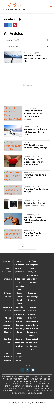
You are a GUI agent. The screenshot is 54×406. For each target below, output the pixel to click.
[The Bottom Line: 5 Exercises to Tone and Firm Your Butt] (13, 161)
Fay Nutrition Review (7, 357)
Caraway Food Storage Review (31, 296)
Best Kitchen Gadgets (19, 321)
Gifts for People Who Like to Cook (32, 321)
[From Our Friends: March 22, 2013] (13, 190)
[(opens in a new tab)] (22, 370)
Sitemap (8, 279)
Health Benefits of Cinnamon (19, 310)
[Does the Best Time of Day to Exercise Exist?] (13, 204)
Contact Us (7, 261)
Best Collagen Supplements (31, 272)
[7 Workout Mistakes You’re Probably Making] (13, 146)
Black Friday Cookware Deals (32, 332)
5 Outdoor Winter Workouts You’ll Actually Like (35, 58)
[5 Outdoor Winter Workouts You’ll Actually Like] (13, 57)
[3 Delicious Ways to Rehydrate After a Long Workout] (13, 219)
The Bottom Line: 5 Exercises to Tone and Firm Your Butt (34, 162)
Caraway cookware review (19, 342)
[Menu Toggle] (50, 7)
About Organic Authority (7, 321)
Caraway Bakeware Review (32, 310)
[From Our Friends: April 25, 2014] (13, 176)
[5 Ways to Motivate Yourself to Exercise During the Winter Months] (13, 113)
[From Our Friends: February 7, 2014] (13, 234)
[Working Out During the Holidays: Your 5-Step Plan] (13, 131)
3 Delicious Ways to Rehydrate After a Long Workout (35, 220)
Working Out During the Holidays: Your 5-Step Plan (35, 132)
